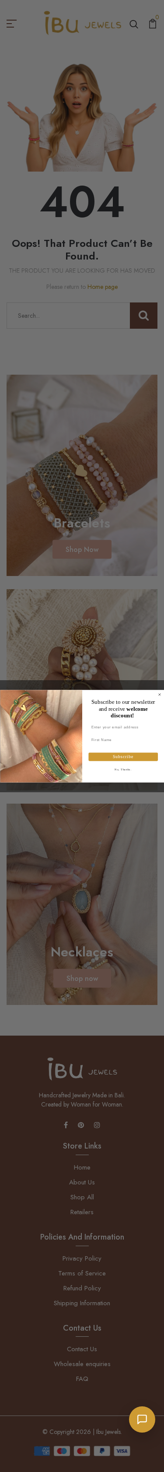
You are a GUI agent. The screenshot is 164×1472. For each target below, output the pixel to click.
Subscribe (123, 757)
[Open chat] (142, 1419)
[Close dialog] (159, 694)
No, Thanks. (123, 769)
